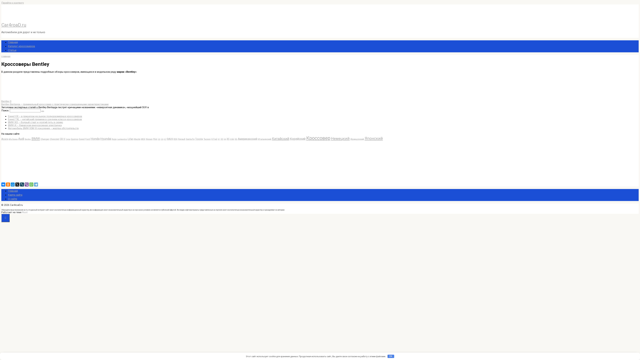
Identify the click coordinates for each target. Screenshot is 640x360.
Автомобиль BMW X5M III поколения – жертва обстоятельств (43, 128)
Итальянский (264, 139)
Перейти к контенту (12, 2)
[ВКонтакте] (3, 184)
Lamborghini (122, 139)
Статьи (12, 50)
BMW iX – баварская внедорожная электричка (35, 125)
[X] (17, 184)
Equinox (74, 139)
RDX (176, 139)
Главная (13, 42)
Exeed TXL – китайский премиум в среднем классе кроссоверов (45, 119)
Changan (44, 139)
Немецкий (340, 138)
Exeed (82, 139)
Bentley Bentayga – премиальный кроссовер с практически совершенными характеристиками (54, 104)
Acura (4, 139)
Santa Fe (190, 139)
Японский (374, 138)
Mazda (137, 139)
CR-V (62, 139)
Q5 (162, 139)
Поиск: (5, 110)
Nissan (149, 139)
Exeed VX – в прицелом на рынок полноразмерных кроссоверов (45, 116)
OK (390, 356)
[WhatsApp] (31, 184)
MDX (143, 139)
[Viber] (27, 184)
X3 (222, 139)
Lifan (130, 139)
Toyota (199, 139)
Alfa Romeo (13, 139)
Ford (87, 139)
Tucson (207, 139)
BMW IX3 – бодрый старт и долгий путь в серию (35, 122)
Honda (95, 139)
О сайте (12, 198)
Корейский (298, 139)
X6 (236, 139)
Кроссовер (318, 138)
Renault (181, 139)
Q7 (165, 139)
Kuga (114, 139)
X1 (219, 139)
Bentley (28, 139)
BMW (36, 139)
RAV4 (170, 139)
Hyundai (105, 138)
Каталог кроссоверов (21, 46)
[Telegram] (36, 184)
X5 (228, 139)
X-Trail (214, 139)
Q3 (159, 139)
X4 (225, 139)
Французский (357, 139)
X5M (232, 139)
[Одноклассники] (8, 184)
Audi (21, 138)
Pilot (155, 139)
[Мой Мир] (13, 184)
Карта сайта (15, 194)
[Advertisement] (26, 161)
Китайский (280, 139)
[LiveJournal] (22, 184)
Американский (247, 138)
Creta (68, 139)
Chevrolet (54, 139)
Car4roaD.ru (13, 25)
